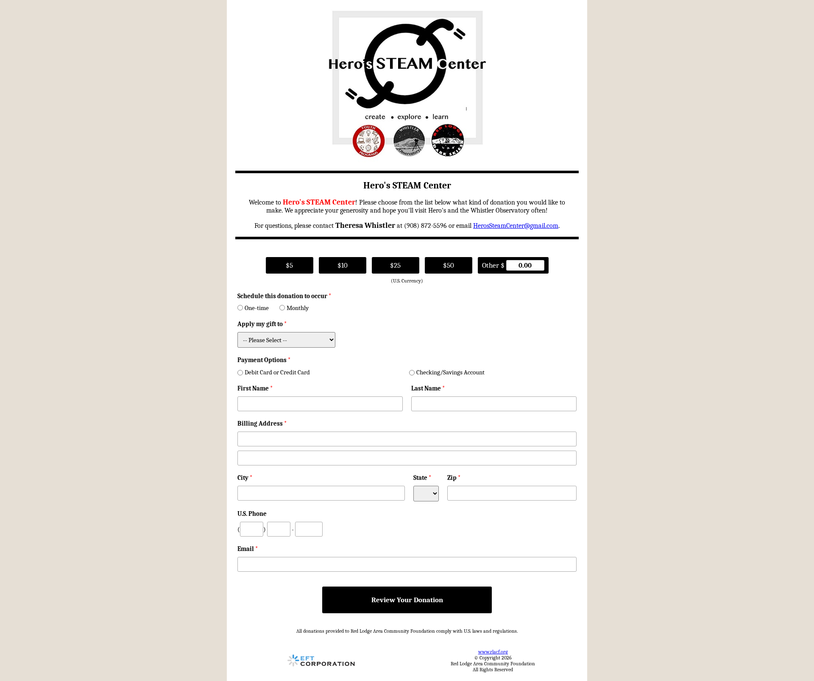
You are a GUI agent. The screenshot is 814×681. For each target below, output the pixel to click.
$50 (448, 265)
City (245, 478)
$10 (342, 265)
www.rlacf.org (493, 652)
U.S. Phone (252, 514)
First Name (255, 388)
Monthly (298, 308)
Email (247, 549)
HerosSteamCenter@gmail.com (515, 226)
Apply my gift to (262, 324)
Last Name (428, 388)
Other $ (494, 265)
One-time (257, 308)
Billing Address (262, 423)
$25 (395, 265)
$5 (289, 265)
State (422, 478)
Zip (454, 478)
